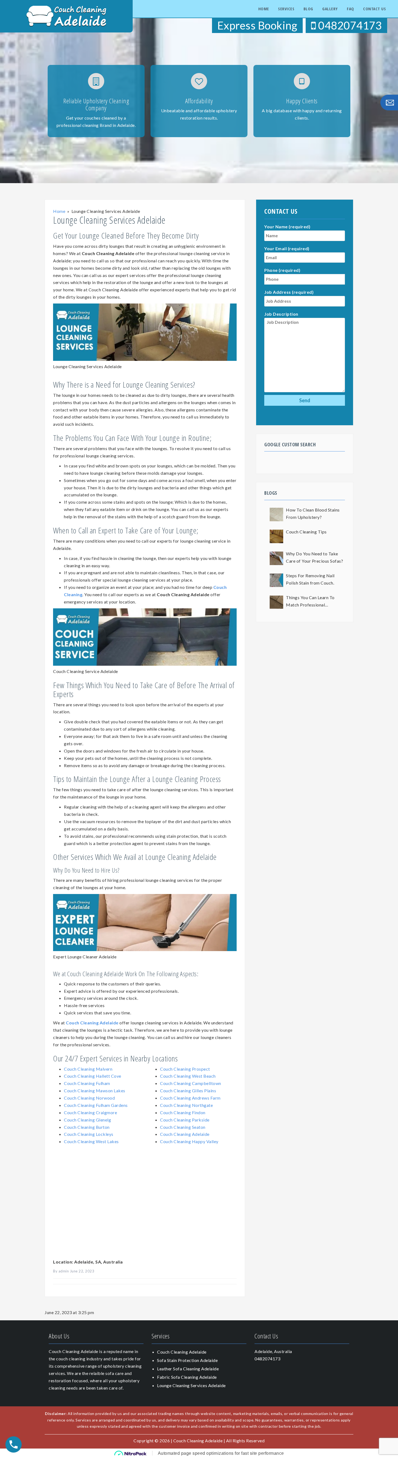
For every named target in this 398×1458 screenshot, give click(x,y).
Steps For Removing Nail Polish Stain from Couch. (310, 579)
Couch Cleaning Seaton (182, 1127)
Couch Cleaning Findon (182, 1112)
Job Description (281, 313)
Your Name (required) (287, 226)
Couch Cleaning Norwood (89, 1097)
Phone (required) (282, 270)
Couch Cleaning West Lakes (91, 1141)
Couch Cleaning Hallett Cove (92, 1075)
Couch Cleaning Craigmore (90, 1112)
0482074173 (349, 25)
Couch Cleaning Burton (87, 1127)
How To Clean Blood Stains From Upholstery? (313, 513)
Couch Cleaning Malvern (88, 1068)
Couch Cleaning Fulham (87, 1083)
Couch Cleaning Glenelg (87, 1119)
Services (286, 8)
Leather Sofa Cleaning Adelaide (188, 1368)
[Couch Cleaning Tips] (276, 536)
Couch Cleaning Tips (306, 531)
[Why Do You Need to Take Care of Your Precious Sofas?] (276, 558)
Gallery (330, 8)
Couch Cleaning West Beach (188, 1075)
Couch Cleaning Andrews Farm (190, 1097)
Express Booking (257, 25)
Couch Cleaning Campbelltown (190, 1083)
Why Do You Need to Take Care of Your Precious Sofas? (314, 557)
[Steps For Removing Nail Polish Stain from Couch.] (276, 580)
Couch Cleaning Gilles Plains (188, 1090)
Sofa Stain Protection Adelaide (187, 1360)
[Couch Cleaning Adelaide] (66, 15)
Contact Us (374, 8)
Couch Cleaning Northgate (186, 1105)
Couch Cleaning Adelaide (92, 1022)
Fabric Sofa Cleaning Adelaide (187, 1377)
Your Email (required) (286, 248)
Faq (350, 8)
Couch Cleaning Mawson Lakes (94, 1090)
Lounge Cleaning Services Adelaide (191, 1385)
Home (263, 8)
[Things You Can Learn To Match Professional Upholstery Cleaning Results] (276, 602)
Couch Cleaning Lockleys (88, 1134)
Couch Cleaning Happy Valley (189, 1141)
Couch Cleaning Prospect (185, 1068)
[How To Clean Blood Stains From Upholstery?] (276, 514)
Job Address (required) (289, 292)
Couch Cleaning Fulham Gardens (96, 1105)
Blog (308, 8)
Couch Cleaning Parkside (185, 1119)
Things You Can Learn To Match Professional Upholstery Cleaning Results (314, 602)
